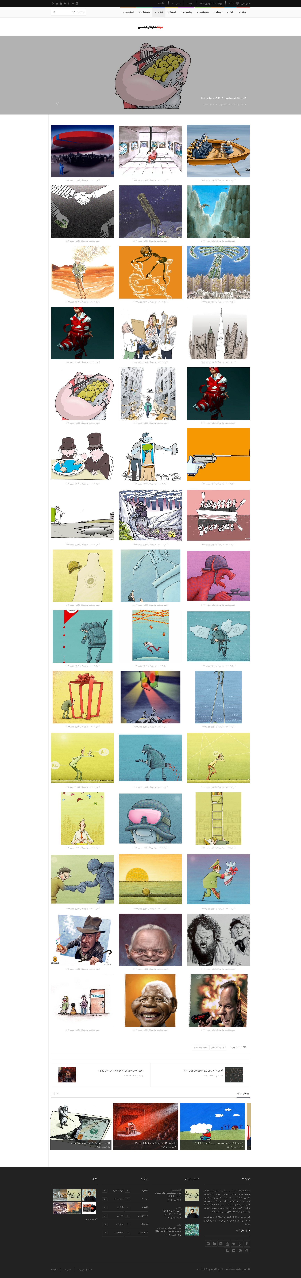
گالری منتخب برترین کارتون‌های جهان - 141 (203, 1070)
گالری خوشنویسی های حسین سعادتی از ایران (168, 1195)
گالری (160, 12)
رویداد (219, 12)
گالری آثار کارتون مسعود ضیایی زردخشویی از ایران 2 (157, 1143)
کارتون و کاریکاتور (218, 1047)
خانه (244, 12)
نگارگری (114, 1207)
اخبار (232, 12)
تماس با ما (176, 3)
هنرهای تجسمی (200, 1047)
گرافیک (137, 1199)
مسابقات (204, 12)
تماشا (173, 12)
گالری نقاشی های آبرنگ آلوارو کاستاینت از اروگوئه (120, 1070)
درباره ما (190, 3)
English (161, 3)
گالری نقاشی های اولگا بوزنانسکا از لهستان (172, 1212)
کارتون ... (114, 1224)
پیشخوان (187, 12)
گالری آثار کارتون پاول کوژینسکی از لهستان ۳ (93, 1143)
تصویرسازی (114, 1199)
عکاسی (114, 1216)
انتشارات (129, 12)
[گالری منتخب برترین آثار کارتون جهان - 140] (218, 151)
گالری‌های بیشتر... (90, 1219)
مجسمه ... (114, 1232)
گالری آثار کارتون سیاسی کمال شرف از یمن (228, 1143)
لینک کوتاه (223, 104)
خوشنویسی (176, 1190)
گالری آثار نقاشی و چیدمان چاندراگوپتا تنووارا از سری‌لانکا (168, 1230)
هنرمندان (145, 12)
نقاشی (179, 1207)
